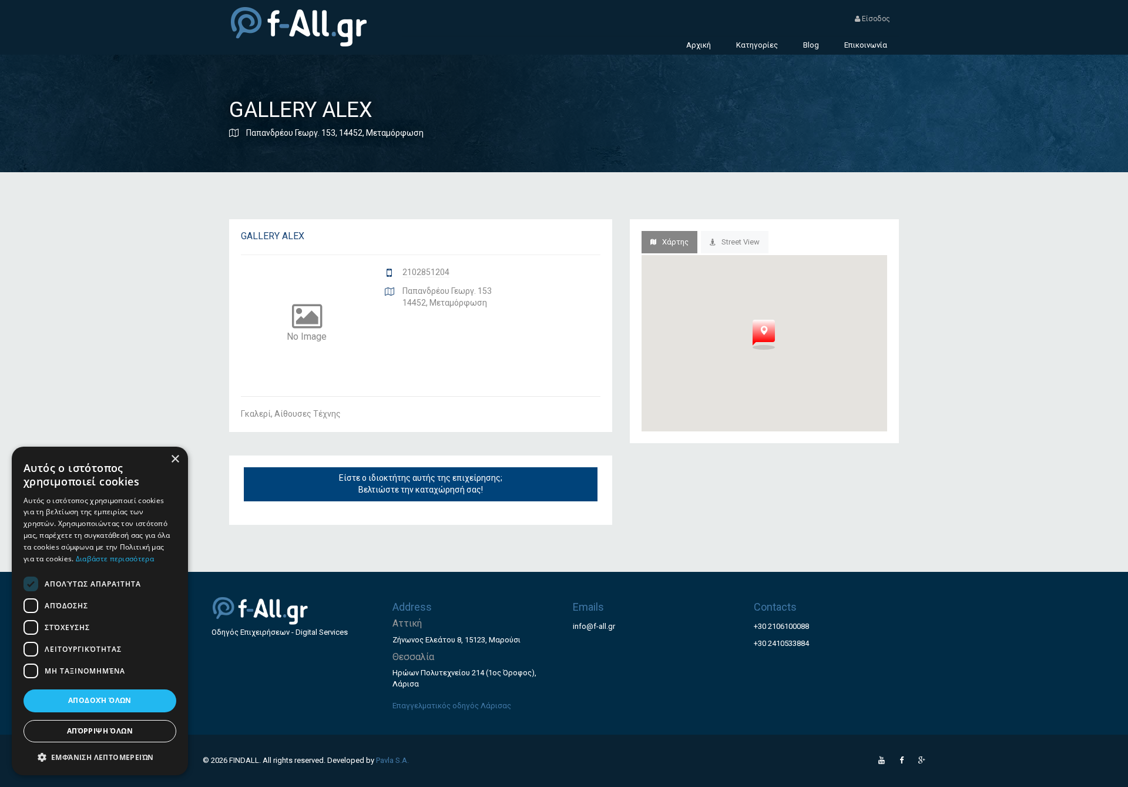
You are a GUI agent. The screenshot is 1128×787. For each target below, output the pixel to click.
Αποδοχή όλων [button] (100, 700)
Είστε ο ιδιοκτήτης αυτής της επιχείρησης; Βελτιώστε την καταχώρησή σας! (420, 483)
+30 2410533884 (781, 643)
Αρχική (698, 45)
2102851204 (425, 272)
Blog (811, 45)
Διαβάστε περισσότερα (115, 559)
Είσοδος (875, 19)
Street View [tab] (740, 241)
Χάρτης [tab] (675, 241)
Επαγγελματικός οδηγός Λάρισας (451, 705)
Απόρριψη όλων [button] (100, 731)
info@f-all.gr (594, 626)
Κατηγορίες (757, 45)
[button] (100, 756)
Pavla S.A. (392, 760)
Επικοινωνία (865, 45)
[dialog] (100, 611)
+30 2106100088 (781, 626)
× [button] (174, 459)
